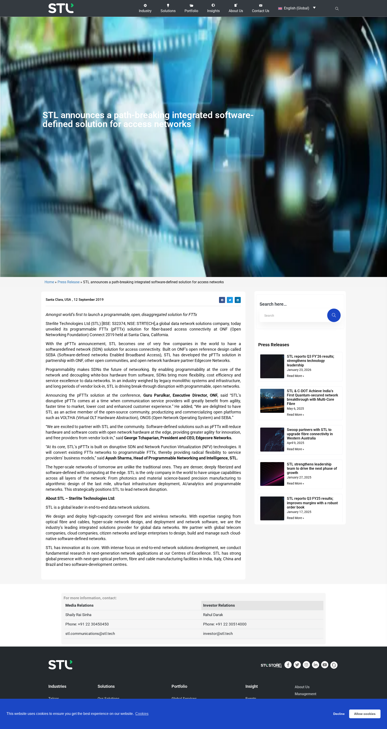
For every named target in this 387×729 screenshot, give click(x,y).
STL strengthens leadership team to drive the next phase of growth (312, 468)
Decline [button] (339, 714)
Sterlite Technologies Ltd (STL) (73, 323)
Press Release (69, 282)
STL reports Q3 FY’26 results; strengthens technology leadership (310, 360)
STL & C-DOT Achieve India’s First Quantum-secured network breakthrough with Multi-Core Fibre (312, 397)
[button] (145, 8)
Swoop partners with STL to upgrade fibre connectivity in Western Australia (310, 434)
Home (49, 282)
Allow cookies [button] (365, 714)
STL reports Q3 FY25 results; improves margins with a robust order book (312, 502)
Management (305, 694)
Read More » (295, 376)
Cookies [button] (141, 714)
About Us (302, 687)
